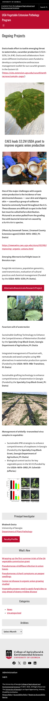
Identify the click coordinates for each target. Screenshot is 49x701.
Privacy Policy (7, 695)
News (9, 609)
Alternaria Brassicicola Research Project (23, 288)
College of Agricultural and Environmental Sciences (18, 7)
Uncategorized (14, 613)
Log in (4, 677)
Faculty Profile (11, 539)
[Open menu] (3, 25)
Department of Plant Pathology (17, 531)
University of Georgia (13, 689)
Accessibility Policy (21, 695)
